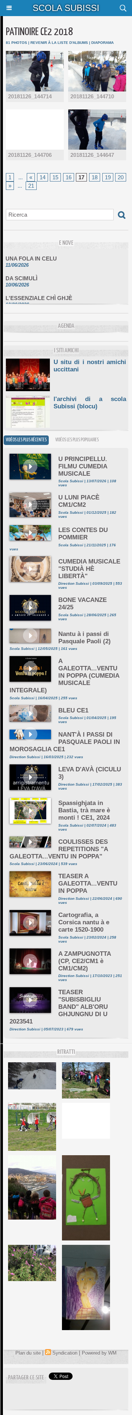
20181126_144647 (92, 155)
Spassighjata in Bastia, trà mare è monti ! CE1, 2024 (84, 810)
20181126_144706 (30, 155)
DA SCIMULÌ (21, 275)
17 (81, 177)
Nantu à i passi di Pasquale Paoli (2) (84, 637)
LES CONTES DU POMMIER (83, 534)
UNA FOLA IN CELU (31, 255)
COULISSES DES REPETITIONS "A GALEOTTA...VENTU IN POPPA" (59, 849)
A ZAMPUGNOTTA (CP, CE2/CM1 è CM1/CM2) (84, 961)
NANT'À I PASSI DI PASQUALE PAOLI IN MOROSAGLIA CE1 (65, 742)
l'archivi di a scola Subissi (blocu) (90, 403)
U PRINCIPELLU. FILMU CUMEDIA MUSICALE (82, 466)
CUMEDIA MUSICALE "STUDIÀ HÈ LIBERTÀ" (89, 569)
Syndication (64, 1353)
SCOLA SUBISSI (66, 8)
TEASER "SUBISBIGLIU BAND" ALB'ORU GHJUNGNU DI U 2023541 (59, 1007)
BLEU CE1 (73, 710)
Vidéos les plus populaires (77, 440)
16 (69, 177)
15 (55, 177)
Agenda (66, 326)
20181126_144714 (30, 97)
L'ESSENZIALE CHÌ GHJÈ (39, 294)
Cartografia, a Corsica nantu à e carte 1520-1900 (83, 922)
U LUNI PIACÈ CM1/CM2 (78, 501)
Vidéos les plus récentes (26, 440)
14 (42, 177)
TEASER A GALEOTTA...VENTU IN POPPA (87, 883)
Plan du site (28, 1353)
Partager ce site (26, 1378)
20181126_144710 (92, 97)
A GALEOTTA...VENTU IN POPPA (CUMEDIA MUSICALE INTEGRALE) (64, 676)
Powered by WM (99, 1353)
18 (95, 177)
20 (121, 177)
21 (31, 186)
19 (108, 177)
